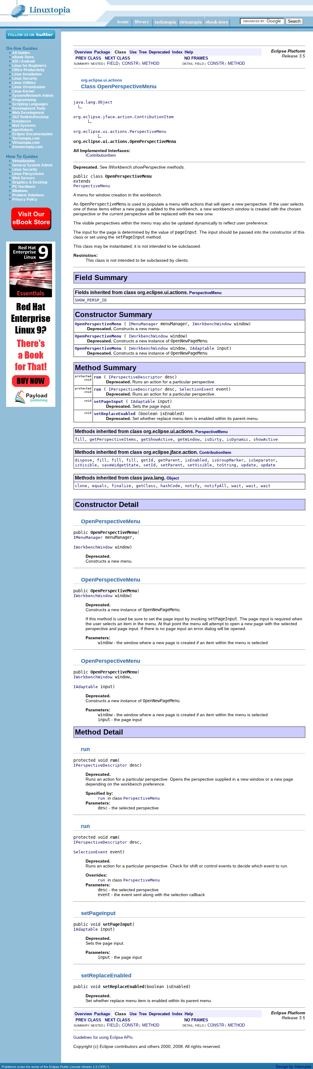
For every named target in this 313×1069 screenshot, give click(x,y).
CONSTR (130, 63)
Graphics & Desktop (29, 182)
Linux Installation (27, 74)
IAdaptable (202, 348)
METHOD (150, 63)
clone (81, 485)
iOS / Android (23, 61)
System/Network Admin (32, 95)
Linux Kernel (23, 91)
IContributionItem (101, 155)
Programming (24, 100)
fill (80, 439)
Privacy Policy (24, 199)
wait (236, 485)
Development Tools (29, 108)
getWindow (189, 439)
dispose (83, 460)
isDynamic (237, 439)
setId (149, 465)
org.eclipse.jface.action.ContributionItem (123, 117)
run (97, 377)
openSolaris (22, 130)
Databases (21, 121)
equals (99, 485)
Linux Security (24, 78)
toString (226, 465)
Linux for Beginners (29, 66)
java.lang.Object (92, 102)
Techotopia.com (26, 138)
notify (192, 485)
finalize (121, 485)
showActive (265, 439)
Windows (20, 191)
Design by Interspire (293, 1066)
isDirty (213, 439)
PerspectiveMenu (91, 186)
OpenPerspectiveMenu (98, 324)
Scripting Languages (30, 104)
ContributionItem (215, 452)
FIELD (112, 63)
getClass (146, 485)
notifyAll (215, 485)
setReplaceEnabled (114, 413)
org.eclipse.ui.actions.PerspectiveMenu (119, 131)
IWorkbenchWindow (211, 324)
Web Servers (23, 178)
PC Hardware (23, 186)
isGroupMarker (228, 460)
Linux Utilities (24, 83)
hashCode (170, 485)
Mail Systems (24, 125)
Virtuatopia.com (26, 142)
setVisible (199, 465)
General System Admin (32, 165)
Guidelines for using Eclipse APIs (103, 1037)
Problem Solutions (28, 195)
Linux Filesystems (28, 174)
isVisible (86, 465)
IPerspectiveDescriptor (135, 377)
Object (173, 478)
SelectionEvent (196, 389)
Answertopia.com (27, 147)
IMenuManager (143, 324)
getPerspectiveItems (113, 439)
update (248, 465)
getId (147, 460)
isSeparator (262, 460)
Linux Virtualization (28, 87)
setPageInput (108, 401)
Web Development (28, 113)
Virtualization (23, 161)
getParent (169, 460)
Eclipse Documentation (32, 134)
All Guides (21, 53)
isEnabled (196, 460)
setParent (171, 465)
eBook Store (23, 57)
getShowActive (157, 439)
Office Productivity (28, 70)
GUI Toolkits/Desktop (30, 117)
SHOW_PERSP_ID (91, 300)
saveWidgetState (120, 465)
